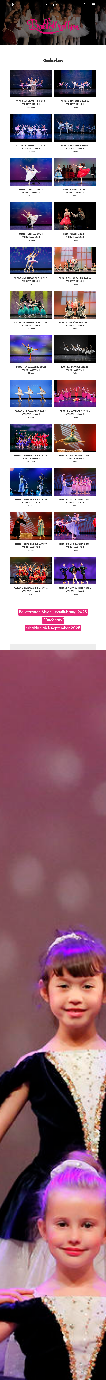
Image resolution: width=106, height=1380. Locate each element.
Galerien (47, 5)
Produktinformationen (65, 5)
